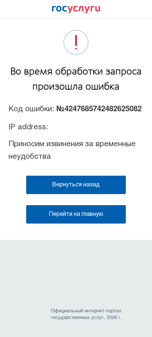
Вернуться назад (76, 184)
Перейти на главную (76, 214)
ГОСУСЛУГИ (76, 11)
